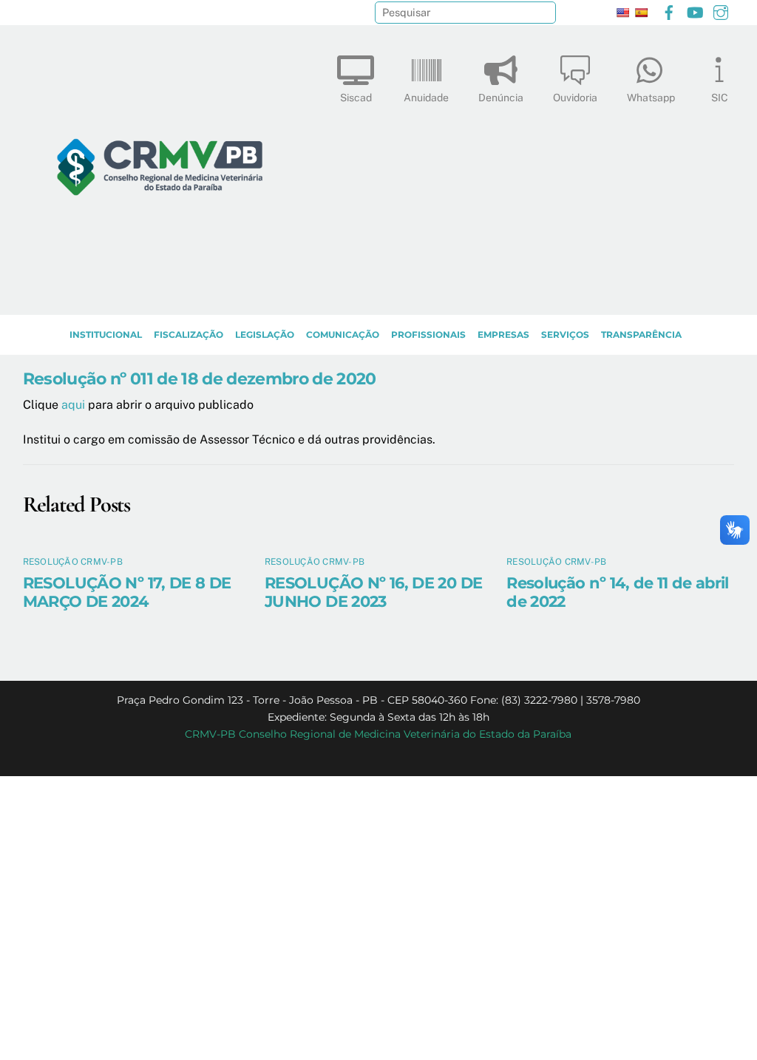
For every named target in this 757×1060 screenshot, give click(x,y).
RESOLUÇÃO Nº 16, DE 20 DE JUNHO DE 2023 (373, 592)
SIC (719, 97)
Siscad (356, 97)
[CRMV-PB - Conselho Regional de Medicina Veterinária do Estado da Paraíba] (159, 296)
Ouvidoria (575, 97)
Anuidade (426, 97)
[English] (622, 12)
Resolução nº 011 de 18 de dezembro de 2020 (199, 378)
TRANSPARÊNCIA (641, 334)
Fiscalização (188, 334)
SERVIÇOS (565, 334)
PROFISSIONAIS (428, 334)
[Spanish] (641, 12)
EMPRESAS (503, 334)
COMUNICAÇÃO (342, 334)
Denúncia (500, 97)
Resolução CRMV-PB (73, 562)
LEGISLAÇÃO (264, 334)
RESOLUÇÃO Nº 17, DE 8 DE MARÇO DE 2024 (127, 592)
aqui (73, 405)
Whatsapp (651, 97)
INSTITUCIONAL (105, 334)
